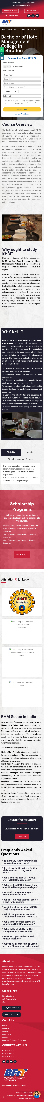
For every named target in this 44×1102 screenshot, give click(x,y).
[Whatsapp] (15, 1061)
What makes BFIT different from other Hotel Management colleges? (20, 886)
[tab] (11, 452)
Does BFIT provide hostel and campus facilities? (18, 937)
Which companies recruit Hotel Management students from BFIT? (19, 915)
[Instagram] (33, 16)
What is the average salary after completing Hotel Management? (19, 922)
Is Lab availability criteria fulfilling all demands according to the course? (20, 870)
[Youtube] (37, 16)
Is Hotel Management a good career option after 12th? (17, 893)
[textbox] (22, 75)
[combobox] (7, 66)
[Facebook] (29, 16)
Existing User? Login (22, 114)
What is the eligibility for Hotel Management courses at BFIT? (18, 930)
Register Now (22, 109)
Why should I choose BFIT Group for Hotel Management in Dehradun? (20, 944)
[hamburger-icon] (40, 21)
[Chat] (37, 1094)
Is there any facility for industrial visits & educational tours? (19, 861)
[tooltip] (2, 49)
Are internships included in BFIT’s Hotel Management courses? (19, 908)
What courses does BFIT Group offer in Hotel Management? (18, 878)
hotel (3, 790)
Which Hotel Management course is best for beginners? (20, 900)
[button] (21, 862)
